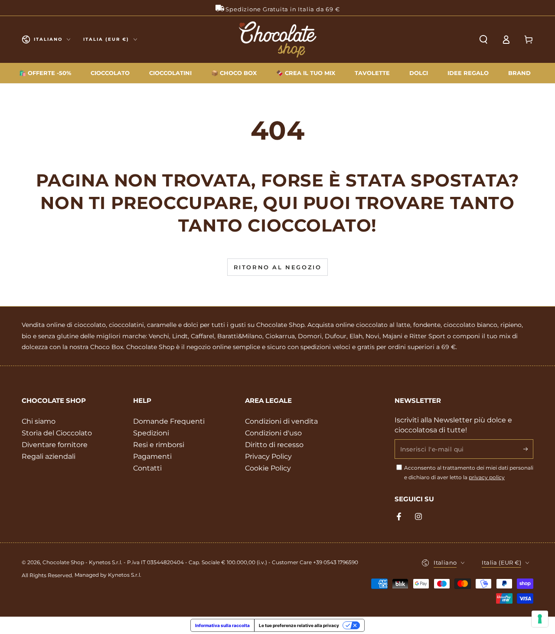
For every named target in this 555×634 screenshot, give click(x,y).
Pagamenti (152, 456)
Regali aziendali (48, 456)
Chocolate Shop (63, 562)
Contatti (147, 468)
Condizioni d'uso (273, 433)
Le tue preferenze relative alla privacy (299, 625)
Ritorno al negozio (278, 267)
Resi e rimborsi (158, 445)
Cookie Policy (268, 468)
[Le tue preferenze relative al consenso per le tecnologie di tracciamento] (540, 619)
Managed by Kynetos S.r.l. (108, 575)
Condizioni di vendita (281, 421)
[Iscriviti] (528, 448)
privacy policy (487, 477)
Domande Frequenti (169, 421)
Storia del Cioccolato (57, 433)
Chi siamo (39, 421)
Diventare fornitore (55, 445)
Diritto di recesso (274, 445)
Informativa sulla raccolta (222, 625)
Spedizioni (151, 433)
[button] (483, 39)
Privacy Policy (268, 456)
